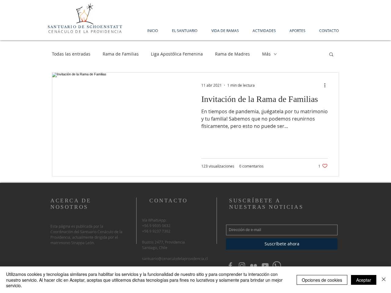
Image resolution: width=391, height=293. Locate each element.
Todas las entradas (71, 54)
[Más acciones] (327, 85)
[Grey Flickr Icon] (253, 265)
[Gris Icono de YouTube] (265, 265)
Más (266, 54)
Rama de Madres (232, 54)
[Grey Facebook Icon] (230, 265)
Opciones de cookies (322, 280)
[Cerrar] (383, 279)
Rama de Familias (121, 54)
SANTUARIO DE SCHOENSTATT (85, 27)
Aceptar (363, 280)
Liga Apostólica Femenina (177, 54)
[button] (331, 55)
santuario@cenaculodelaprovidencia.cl (175, 258)
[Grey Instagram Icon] (242, 265)
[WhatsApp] (276, 265)
